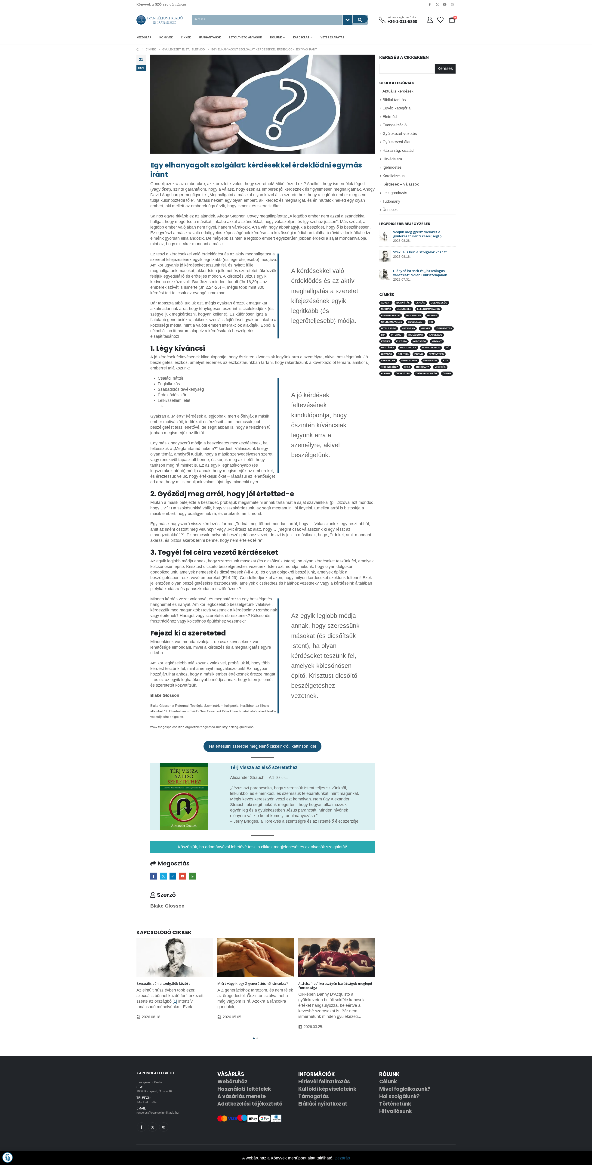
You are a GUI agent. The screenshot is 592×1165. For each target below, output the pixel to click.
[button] (254, 1038)
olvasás (386, 354)
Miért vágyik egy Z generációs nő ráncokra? (252, 983)
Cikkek (186, 37)
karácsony (415, 334)
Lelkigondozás (394, 193)
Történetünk (395, 1103)
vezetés (440, 367)
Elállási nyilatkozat (322, 1103)
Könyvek (166, 37)
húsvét (425, 328)
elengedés (404, 309)
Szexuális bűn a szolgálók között (163, 983)
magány (437, 341)
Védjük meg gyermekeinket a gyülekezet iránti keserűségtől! (418, 234)
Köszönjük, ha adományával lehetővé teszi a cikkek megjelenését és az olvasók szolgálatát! (262, 847)
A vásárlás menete (241, 1096)
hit (431, 322)
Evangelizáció (394, 125)
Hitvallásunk (395, 1111)
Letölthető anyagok (245, 37)
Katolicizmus (393, 176)
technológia (389, 367)
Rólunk (276, 37)
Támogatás (313, 1096)
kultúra (401, 341)
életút (385, 373)
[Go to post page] (174, 957)
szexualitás (409, 360)
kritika (385, 341)
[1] (175, 1001)
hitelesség (388, 328)
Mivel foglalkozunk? (405, 1089)
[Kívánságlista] (440, 20)
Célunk (388, 1081)
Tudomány (391, 201)
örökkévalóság (426, 373)
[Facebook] (430, 4)
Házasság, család (397, 150)
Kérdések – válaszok (400, 184)
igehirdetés (444, 328)
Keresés (445, 68)
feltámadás (413, 315)
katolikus (435, 334)
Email (182, 876)
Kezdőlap (143, 37)
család (420, 302)
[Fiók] (429, 20)
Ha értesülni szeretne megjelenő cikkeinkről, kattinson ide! (262, 746)
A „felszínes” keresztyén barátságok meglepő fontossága (335, 985)
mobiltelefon (431, 347)
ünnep (447, 373)
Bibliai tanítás (394, 99)
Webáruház (232, 1081)
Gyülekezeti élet (396, 142)
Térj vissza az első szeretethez (263, 767)
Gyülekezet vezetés (399, 133)
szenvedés (388, 360)
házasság (408, 328)
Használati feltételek (244, 1089)
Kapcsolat (301, 37)
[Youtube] (445, 4)
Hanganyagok (210, 37)
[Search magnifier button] (360, 19)
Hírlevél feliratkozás (324, 1081)
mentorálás (408, 347)
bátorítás (403, 302)
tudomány (422, 367)
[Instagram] (452, 4)
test (407, 367)
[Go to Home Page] (137, 49)
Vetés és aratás (332, 37)
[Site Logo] (159, 20)
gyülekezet (416, 322)
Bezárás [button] (342, 1158)
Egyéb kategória (396, 108)
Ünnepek (390, 210)
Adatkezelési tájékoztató (249, 1103)
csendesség (439, 302)
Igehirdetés (392, 167)
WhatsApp (192, 876)
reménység (436, 354)
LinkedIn (173, 876)
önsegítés (403, 373)
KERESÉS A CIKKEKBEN (404, 57)
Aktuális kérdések (397, 91)
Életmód (389, 116)
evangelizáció (390, 315)
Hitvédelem (392, 159)
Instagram (163, 1127)
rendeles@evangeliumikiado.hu (157, 1112)
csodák (386, 309)
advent (386, 302)
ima (383, 334)
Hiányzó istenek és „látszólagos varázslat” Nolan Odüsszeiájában (420, 273)
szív (445, 360)
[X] (437, 4)
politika (403, 354)
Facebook (153, 876)
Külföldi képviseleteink (327, 1089)
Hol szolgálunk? (399, 1096)
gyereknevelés (391, 322)
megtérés (387, 347)
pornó (418, 354)
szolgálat (430, 360)
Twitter (163, 876)
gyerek (432, 315)
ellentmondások (428, 309)
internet (397, 334)
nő (447, 347)
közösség (419, 341)
